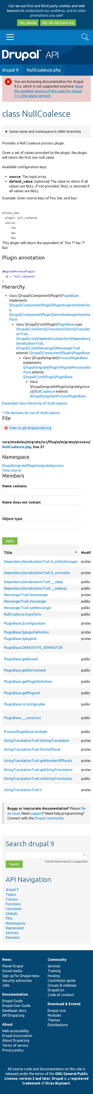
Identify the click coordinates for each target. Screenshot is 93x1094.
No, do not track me (58, 23)
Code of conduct (61, 995)
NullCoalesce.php (44, 69)
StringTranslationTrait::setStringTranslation (38, 779)
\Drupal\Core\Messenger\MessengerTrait (48, 348)
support (36, 813)
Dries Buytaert (57, 1083)
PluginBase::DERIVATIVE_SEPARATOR (33, 647)
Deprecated (15, 928)
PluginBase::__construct (22, 718)
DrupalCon (56, 990)
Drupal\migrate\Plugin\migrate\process (33, 465)
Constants (14, 909)
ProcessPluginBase (73, 358)
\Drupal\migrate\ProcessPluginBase (58, 396)
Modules (54, 1015)
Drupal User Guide (16, 1006)
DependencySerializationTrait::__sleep (33, 582)
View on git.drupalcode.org (30, 428)
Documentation (15, 994)
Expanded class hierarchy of (34, 403)
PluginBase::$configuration (24, 623)
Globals (12, 913)
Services (12, 933)
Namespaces (16, 923)
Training (54, 971)
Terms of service (15, 1045)
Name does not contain (21, 502)
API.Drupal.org (13, 1015)
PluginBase (70, 295)
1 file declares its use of (31, 413)
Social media (12, 971)
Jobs (6, 985)
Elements (13, 937)
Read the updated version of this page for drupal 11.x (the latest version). (48, 91)
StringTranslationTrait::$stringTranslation (36, 740)
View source (11, 470)
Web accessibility (15, 1031)
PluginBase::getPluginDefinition (28, 681)
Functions (13, 904)
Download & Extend (64, 1004)
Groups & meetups (62, 985)
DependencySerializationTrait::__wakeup (35, 588)
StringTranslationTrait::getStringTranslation (38, 770)
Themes (54, 1020)
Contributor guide (61, 980)
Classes (12, 899)
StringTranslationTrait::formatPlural (32, 749)
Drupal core (57, 1010)
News (6, 959)
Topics (11, 894)
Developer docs (14, 1010)
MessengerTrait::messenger (25, 601)
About (7, 1024)
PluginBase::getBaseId (21, 659)
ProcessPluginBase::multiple (25, 732)
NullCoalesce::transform (22, 614)
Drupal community (49, 818)
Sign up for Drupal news (20, 976)
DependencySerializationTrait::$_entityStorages (41, 561)
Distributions (58, 1025)
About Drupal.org (15, 1040)
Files (9, 918)
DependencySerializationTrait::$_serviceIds (37, 573)
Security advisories (17, 980)
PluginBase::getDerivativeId (25, 670)
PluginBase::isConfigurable (24, 704)
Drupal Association (17, 1036)
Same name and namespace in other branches (45, 131)
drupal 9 (10, 69)
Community (57, 959)
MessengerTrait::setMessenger (27, 608)
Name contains (14, 486)
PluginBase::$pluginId (20, 639)
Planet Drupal (12, 966)
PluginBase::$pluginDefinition (26, 632)
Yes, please (27, 23)
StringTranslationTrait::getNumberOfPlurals (38, 761)
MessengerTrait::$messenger (26, 595)
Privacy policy (13, 1050)
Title (41, 553)
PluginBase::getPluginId (22, 693)
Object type (12, 519)
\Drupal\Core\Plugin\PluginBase (47, 377)
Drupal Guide (12, 1001)
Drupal (57, 1078)
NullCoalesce (45, 391)
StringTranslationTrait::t (23, 790)
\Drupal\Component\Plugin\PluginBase (59, 353)
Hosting (54, 976)
